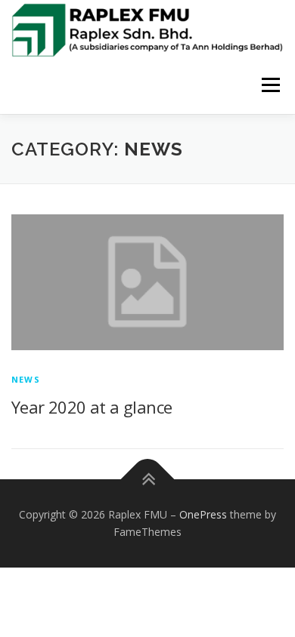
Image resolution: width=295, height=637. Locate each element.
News (25, 379)
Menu (269, 85)
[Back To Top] (148, 479)
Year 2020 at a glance (91, 406)
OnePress (203, 514)
